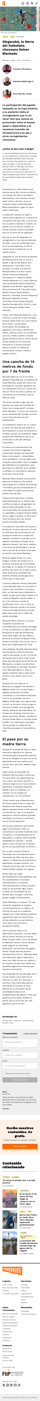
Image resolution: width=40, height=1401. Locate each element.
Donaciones (7, 1338)
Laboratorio (25, 1190)
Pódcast (24, 1302)
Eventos (5, 1335)
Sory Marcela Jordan (22, 94)
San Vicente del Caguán (26, 1236)
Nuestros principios (10, 1323)
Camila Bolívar (27, 1207)
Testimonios (7, 1332)
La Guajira (15, 1177)
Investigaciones (27, 1297)
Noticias (24, 1285)
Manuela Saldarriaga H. (23, 81)
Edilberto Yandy (27, 1253)
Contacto (6, 1341)
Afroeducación (7, 1020)
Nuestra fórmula (8, 1320)
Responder (5, 1108)
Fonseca (6, 1177)
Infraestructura (28, 1020)
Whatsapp (25, 1311)
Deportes (17, 1020)
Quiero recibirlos (20, 1146)
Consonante (9, 1186)
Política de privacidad (28, 1398)
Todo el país (7, 1285)
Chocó (5, 37)
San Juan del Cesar (10, 1288)
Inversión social (7, 1023)
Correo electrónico (28, 1314)
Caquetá (23, 1232)
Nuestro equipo (8, 1317)
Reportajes (20, 36)
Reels (23, 1300)
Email (4, 1061)
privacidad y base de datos (21, 1073)
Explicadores (26, 1294)
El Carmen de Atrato (10, 1294)
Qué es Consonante (10, 1314)
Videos (23, 1291)
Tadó (12, 37)
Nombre (5, 1050)
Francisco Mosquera (22, 69)
